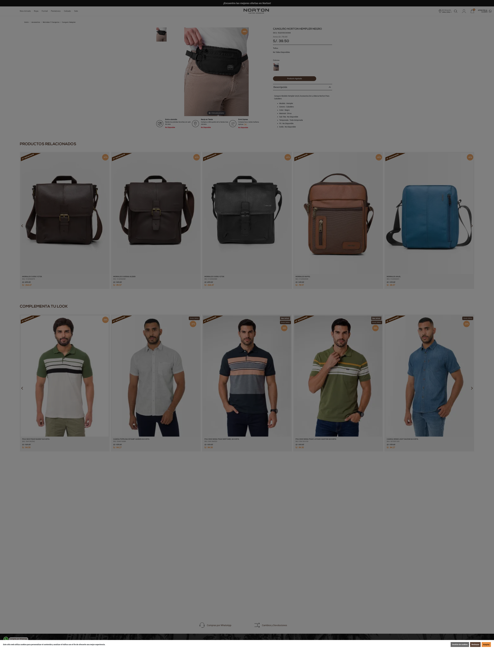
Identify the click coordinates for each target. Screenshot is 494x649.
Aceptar (486, 644)
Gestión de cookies (460, 644)
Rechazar (475, 644)
